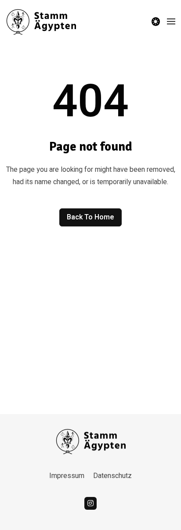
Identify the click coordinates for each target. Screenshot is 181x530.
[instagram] (90, 503)
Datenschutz (112, 476)
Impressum (66, 476)
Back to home (90, 217)
